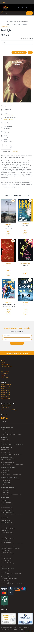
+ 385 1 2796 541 (6, 580)
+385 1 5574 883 (6, 510)
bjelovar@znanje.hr (7, 542)
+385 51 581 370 (6, 500)
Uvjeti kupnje (4, 373)
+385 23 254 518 (5, 392)
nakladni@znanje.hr (6, 405)
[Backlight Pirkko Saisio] (2, 146)
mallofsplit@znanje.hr (7, 562)
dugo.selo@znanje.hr (7, 552)
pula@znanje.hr (6, 442)
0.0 (31, 38)
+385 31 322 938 (6, 530)
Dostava (3, 375)
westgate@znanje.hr (7, 522)
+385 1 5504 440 (5, 388)
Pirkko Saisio (8, 224)
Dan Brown (8, 263)
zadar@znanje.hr (6, 492)
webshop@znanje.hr (6, 384)
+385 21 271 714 (5, 470)
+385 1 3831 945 (6, 570)
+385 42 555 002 (6, 480)
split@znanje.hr (6, 472)
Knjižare (3, 2)
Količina (4, 42)
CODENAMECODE (28, 631)
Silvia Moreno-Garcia (25, 263)
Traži (29, 13)
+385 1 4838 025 (6, 550)
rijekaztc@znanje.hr (7, 502)
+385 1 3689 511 (5, 407)
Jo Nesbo (25, 302)
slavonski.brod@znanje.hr (8, 462)
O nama (3, 360)
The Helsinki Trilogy (8, 115)
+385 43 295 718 (5, 386)
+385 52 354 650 (5, 396)
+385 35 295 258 (5, 394)
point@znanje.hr (6, 572)
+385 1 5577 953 (5, 398)
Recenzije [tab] (15, 151)
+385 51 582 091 (5, 390)
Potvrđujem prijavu (17, 343)
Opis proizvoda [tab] (6, 151)
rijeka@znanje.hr (6, 452)
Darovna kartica (5, 377)
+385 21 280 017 (6, 560)
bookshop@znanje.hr (7, 432)
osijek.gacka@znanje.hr (8, 532)
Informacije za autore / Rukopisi (9, 409)
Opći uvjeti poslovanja (6, 366)
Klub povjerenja (5, 371)
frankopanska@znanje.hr (8, 512)
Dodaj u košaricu (19, 52)
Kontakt (3, 362)
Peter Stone (8, 302)
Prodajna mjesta (5, 364)
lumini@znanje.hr (6, 482)
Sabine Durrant (25, 223)
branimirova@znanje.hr (8, 582)
